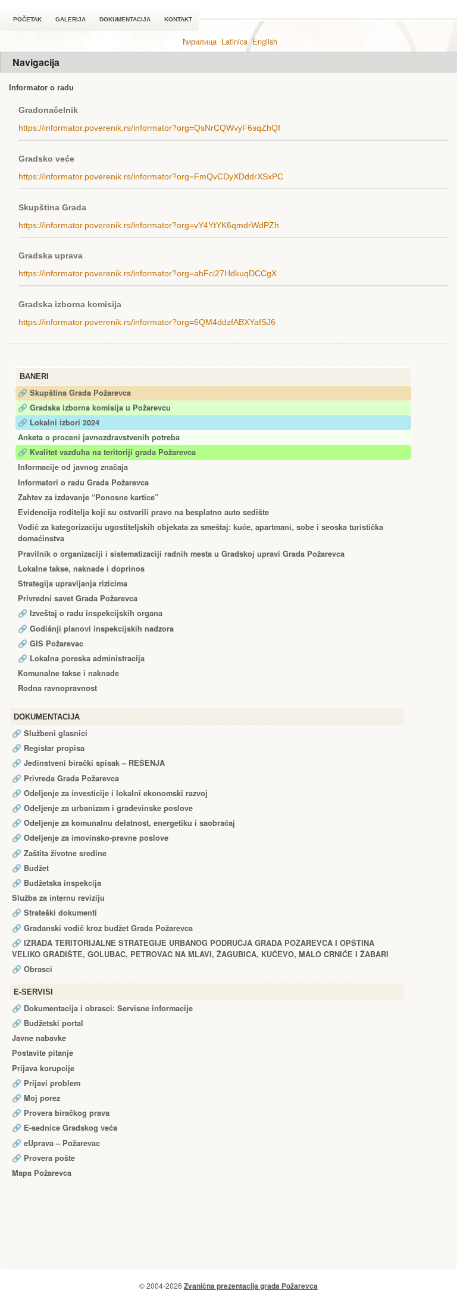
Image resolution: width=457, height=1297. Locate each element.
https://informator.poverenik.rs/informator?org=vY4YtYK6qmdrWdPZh (148, 225)
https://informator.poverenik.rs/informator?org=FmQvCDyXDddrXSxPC (150, 176)
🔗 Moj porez (36, 1098)
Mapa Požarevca (41, 1172)
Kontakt (178, 19)
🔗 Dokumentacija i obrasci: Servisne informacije (102, 1008)
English (264, 41)
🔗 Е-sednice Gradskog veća (64, 1127)
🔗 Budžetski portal (47, 1023)
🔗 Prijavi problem (46, 1083)
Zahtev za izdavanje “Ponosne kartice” (88, 497)
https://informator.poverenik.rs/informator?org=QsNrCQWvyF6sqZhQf (149, 127)
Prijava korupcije (43, 1068)
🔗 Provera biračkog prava (60, 1112)
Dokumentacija (125, 19)
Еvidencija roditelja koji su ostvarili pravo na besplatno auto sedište (143, 512)
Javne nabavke (39, 1038)
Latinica (234, 41)
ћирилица (200, 41)
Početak (27, 19)
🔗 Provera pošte (43, 1158)
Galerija (70, 19)
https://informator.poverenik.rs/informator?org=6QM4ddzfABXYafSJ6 (147, 322)
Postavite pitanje (42, 1052)
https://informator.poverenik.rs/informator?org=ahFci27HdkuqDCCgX (147, 273)
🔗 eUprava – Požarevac (56, 1143)
